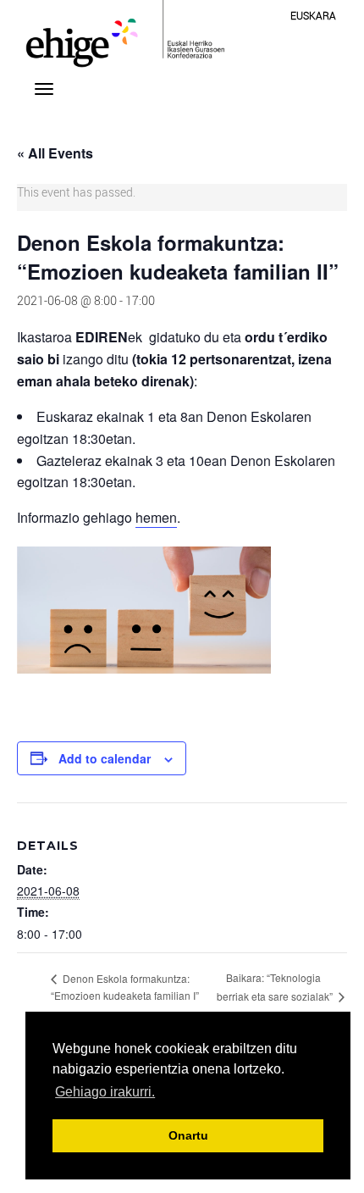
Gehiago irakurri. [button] (105, 1092)
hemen (156, 517)
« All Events (55, 153)
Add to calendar (104, 758)
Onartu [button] (188, 1135)
